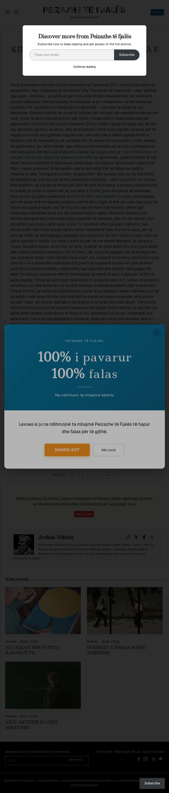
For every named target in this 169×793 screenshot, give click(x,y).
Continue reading (84, 67)
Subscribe (127, 55)
